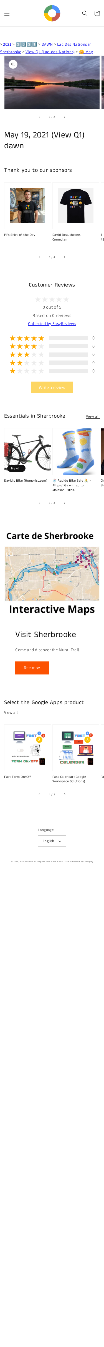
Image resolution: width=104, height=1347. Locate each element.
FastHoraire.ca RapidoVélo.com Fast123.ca (44, 861)
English (48, 841)
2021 (7, 44)
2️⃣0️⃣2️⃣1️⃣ (26, 44)
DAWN (47, 44)
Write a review (52, 387)
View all (93, 416)
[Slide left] (40, 117)
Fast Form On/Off (17, 777)
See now (32, 667)
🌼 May (86, 51)
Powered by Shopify (81, 861)
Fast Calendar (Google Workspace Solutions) (69, 779)
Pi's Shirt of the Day (19, 235)
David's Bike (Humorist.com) (25, 481)
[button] (7, 13)
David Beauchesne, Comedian (66, 237)
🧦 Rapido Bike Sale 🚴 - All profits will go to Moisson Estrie (71, 485)
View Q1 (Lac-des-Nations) (50, 51)
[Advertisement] (52, 1109)
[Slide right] (64, 117)
